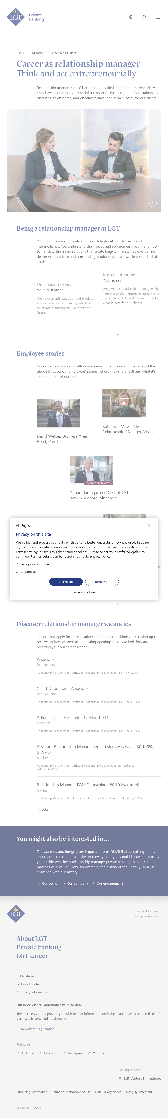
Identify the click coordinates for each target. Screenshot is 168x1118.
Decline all (102, 582)
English (26, 526)
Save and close (84, 592)
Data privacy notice (34, 563)
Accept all (66, 582)
